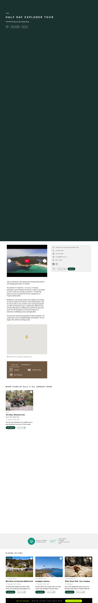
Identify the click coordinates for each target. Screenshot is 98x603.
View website (10, 427)
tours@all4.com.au (61, 257)
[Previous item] (9, 261)
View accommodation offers (74, 601)
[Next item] (44, 261)
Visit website (59, 253)
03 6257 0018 (59, 250)
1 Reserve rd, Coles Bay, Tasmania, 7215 (20, 357)
